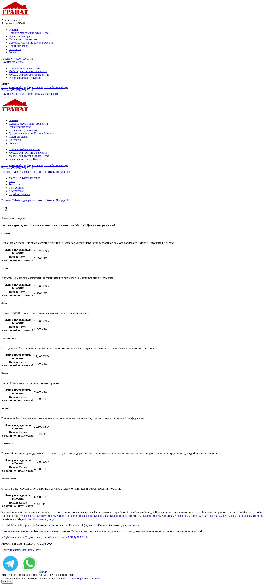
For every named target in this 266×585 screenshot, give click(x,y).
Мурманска (24, 519)
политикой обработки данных (81, 578)
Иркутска (167, 515)
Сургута (224, 515)
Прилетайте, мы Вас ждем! (41, 93)
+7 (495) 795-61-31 (22, 58)
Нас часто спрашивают (23, 39)
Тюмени (258, 515)
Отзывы (14, 52)
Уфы (233, 515)
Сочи (89, 515)
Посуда (60, 171)
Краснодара (101, 515)
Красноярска (210, 515)
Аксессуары (16, 190)
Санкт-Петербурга (43, 515)
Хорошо (7, 581)
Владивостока (118, 515)
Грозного (134, 515)
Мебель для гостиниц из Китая (28, 71)
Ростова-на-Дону (43, 519)
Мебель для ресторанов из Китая (29, 74)
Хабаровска (182, 515)
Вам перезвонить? (12, 61)
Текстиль (14, 184)
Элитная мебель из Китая (24, 68)
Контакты (15, 49)
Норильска (244, 515)
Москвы (26, 515)
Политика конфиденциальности (21, 549)
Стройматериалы (19, 194)
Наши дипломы (18, 45)
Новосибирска (76, 515)
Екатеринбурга (151, 515)
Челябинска (8, 519)
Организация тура (20, 36)
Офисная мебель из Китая (25, 77)
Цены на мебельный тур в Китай (29, 32)
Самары (195, 515)
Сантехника (16, 187)
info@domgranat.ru (12, 537)
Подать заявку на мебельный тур (47, 87)
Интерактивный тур (13, 87)
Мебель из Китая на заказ (24, 177)
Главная (13, 29)
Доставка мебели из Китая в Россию (31, 42)
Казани (60, 515)
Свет (12, 181)
